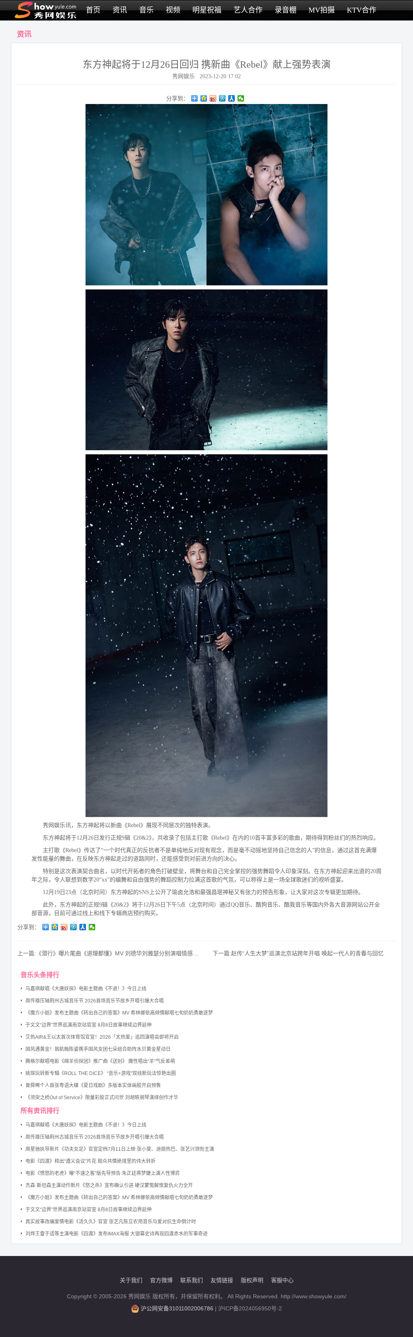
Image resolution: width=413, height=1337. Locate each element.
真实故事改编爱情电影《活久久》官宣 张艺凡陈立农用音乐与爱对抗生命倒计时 (110, 1222)
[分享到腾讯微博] (222, 98)
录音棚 (285, 10)
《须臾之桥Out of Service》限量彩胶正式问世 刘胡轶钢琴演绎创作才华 (101, 1097)
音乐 (146, 10)
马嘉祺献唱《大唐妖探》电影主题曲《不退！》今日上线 (85, 989)
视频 (173, 10)
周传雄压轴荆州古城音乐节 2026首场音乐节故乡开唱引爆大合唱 (94, 1001)
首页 (93, 10)
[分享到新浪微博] (213, 98)
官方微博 (161, 1280)
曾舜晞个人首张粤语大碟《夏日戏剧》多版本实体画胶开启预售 (93, 1085)
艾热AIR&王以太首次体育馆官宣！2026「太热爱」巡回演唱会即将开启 (102, 1037)
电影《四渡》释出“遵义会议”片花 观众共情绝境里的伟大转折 (90, 1161)
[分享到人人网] (231, 98)
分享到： (177, 98)
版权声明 (252, 1280)
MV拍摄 (322, 10)
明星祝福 (206, 10)
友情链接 (222, 1280)
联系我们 (191, 1280)
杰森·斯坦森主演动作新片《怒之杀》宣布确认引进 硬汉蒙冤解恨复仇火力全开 (109, 1185)
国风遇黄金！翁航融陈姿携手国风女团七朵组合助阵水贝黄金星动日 (98, 1049)
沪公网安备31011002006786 (177, 1308)
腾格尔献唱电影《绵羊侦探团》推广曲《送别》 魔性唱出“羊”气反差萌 (100, 1061)
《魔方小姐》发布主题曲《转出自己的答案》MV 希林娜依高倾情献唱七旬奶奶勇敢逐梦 (119, 1013)
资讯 (120, 10)
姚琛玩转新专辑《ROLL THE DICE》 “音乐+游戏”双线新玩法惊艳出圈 (100, 1073)
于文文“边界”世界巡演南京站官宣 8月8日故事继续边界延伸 (88, 1025)
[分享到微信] (241, 98)
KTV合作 (361, 10)
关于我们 (131, 1280)
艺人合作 (248, 10)
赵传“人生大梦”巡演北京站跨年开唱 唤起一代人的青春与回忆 (307, 953)
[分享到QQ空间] (203, 98)
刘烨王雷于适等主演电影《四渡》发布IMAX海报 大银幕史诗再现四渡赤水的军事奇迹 (116, 1234)
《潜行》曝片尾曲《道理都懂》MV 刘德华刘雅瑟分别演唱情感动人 (120, 953)
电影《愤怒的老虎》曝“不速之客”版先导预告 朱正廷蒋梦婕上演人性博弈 (102, 1173)
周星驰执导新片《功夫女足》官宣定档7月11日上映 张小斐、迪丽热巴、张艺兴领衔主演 (119, 1149)
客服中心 (282, 1280)
